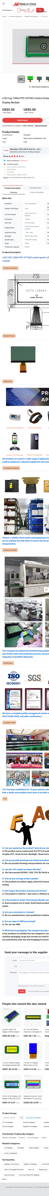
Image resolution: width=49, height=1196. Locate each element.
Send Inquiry (22, 120)
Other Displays (34, 1148)
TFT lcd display (7, 1122)
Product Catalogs (34, 1118)
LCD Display (8, 1148)
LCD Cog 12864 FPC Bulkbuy (29, 1175)
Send (22, 991)
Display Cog (43, 1169)
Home (4, 16)
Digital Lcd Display (30, 1164)
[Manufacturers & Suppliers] (24, 4)
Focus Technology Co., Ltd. (29, 1187)
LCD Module (44, 16)
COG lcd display (7, 1126)
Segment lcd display (30, 1126)
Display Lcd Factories (11, 1164)
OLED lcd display (29, 1122)
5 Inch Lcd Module (10, 1153)
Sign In (5, 177)
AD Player (20, 1148)
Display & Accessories (31, 16)
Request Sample (41, 126)
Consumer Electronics (15, 16)
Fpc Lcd (31, 1169)
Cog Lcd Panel (9, 1175)
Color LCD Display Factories (14, 1169)
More (4, 1179)
